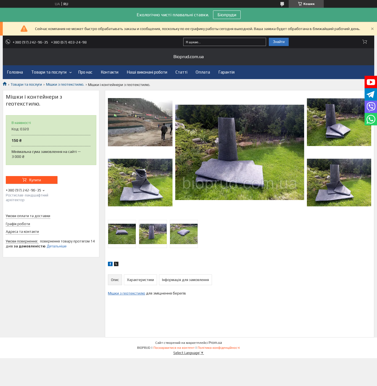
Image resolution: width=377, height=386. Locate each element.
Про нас (85, 72)
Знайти (279, 42)
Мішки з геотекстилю (126, 293)
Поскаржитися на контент (174, 348)
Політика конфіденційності (219, 348)
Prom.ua (215, 343)
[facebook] (110, 265)
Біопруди (226, 14)
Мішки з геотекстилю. (65, 84)
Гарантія (226, 72)
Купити (35, 180)
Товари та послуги (49, 72)
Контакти (109, 72)
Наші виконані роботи (147, 72)
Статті (181, 72)
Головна (15, 72)
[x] (116, 265)
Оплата (203, 72)
